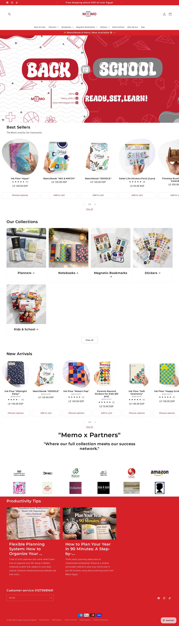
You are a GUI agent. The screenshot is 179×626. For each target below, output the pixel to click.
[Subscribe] (51, 598)
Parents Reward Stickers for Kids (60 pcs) (106, 394)
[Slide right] (95, 204)
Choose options (20, 195)
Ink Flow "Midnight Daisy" (16, 392)
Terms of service (70, 620)
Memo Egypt (17, 620)
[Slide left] (84, 204)
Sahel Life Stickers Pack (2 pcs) (137, 178)
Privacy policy (44, 620)
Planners (24, 273)
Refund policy (57, 620)
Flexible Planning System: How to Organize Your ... (27, 549)
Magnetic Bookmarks (110, 273)
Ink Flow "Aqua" (20, 178)
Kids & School (24, 329)
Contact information (100, 620)
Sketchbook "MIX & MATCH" (59, 178)
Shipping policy (85, 620)
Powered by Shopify (29, 620)
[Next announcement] (122, 2)
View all (89, 209)
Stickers (151, 273)
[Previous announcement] (57, 2)
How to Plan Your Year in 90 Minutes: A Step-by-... (88, 549)
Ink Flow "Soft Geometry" (137, 392)
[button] (9, 14)
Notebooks (66, 273)
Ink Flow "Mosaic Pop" (76, 391)
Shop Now (90, 108)
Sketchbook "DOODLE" (98, 178)
